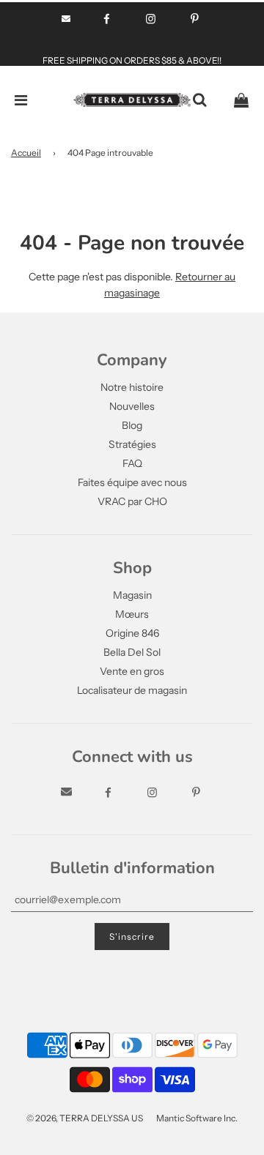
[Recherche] (199, 100)
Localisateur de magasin (132, 690)
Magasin (132, 595)
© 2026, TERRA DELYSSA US (84, 1118)
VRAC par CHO (132, 501)
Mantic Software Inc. (197, 1118)
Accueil (26, 152)
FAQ (132, 463)
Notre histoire (132, 387)
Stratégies (132, 444)
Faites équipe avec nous (132, 482)
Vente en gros (132, 671)
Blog (132, 425)
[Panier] (241, 100)
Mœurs (132, 614)
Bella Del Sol (132, 652)
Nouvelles (132, 406)
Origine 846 (132, 633)
